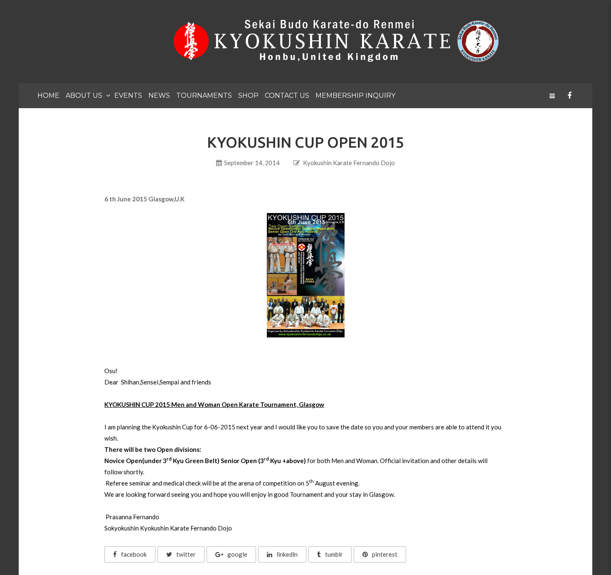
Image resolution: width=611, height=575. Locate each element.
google (237, 554)
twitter (186, 554)
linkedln (287, 554)
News (159, 95)
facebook (134, 554)
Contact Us (287, 95)
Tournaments (204, 95)
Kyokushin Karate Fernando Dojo (349, 162)
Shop (248, 95)
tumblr (334, 554)
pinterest (384, 554)
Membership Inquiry (355, 95)
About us (84, 95)
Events (128, 95)
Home (48, 95)
